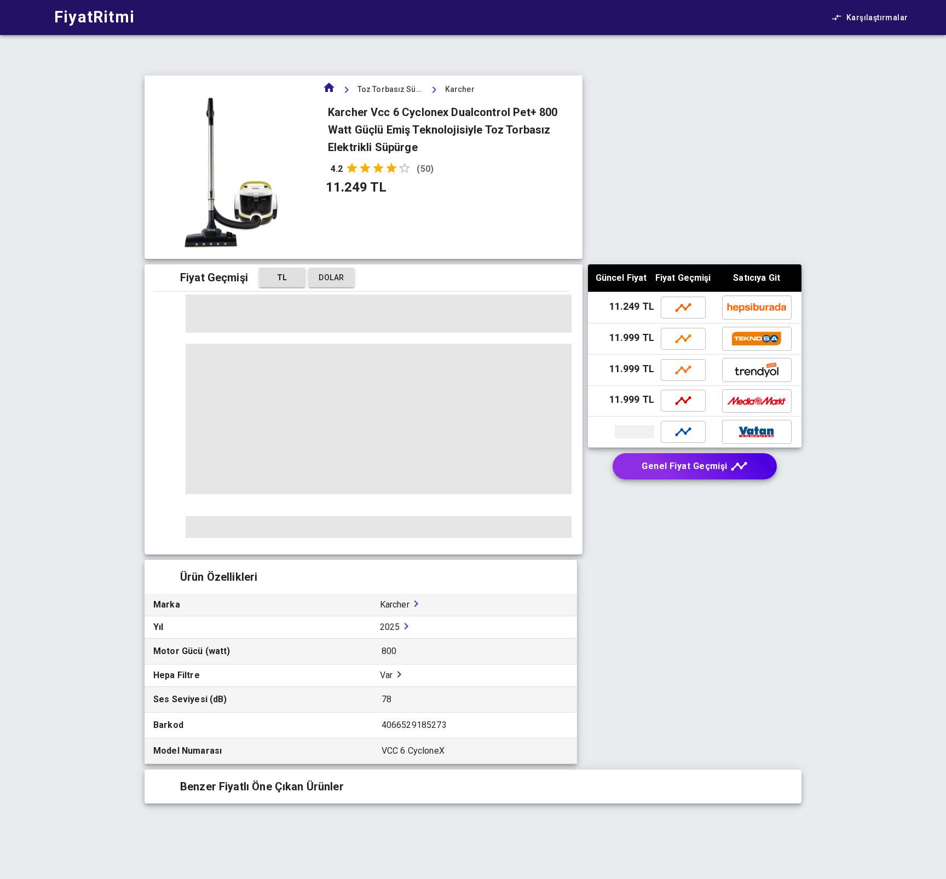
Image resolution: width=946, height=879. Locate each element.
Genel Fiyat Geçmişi (685, 466)
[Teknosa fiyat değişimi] (683, 339)
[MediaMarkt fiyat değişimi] (683, 401)
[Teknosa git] (757, 339)
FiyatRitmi (94, 17)
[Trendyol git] (757, 370)
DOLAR (331, 277)
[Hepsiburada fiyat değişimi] (683, 308)
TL (282, 277)
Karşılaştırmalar (877, 17)
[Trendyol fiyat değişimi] (683, 370)
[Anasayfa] (329, 91)
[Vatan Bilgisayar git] (622, 431)
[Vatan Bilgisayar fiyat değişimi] (683, 432)
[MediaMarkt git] (757, 401)
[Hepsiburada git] (757, 308)
